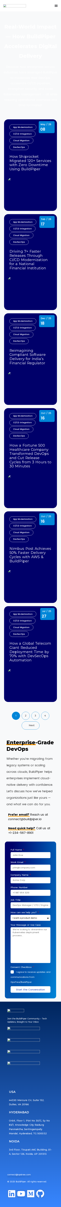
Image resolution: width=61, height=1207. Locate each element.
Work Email (17, 862)
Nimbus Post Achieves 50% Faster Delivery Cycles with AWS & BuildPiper (30, 554)
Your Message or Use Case (26, 925)
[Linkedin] (11, 1193)
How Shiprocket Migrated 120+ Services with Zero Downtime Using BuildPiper (30, 162)
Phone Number (19, 887)
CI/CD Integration (22, 133)
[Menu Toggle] (56, 5)
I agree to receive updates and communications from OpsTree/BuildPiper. (30, 977)
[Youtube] (21, 1193)
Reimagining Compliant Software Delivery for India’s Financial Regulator (27, 356)
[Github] (40, 1193)
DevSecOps (19, 147)
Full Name (17, 849)
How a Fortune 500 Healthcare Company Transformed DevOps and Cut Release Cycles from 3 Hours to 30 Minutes (30, 455)
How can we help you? (24, 912)
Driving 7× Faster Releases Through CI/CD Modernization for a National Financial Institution (28, 259)
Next (31, 725)
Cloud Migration (21, 140)
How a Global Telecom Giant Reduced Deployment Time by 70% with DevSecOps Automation (30, 651)
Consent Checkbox (22, 967)
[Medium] (30, 1193)
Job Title (15, 900)
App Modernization (23, 127)
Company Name (20, 875)
